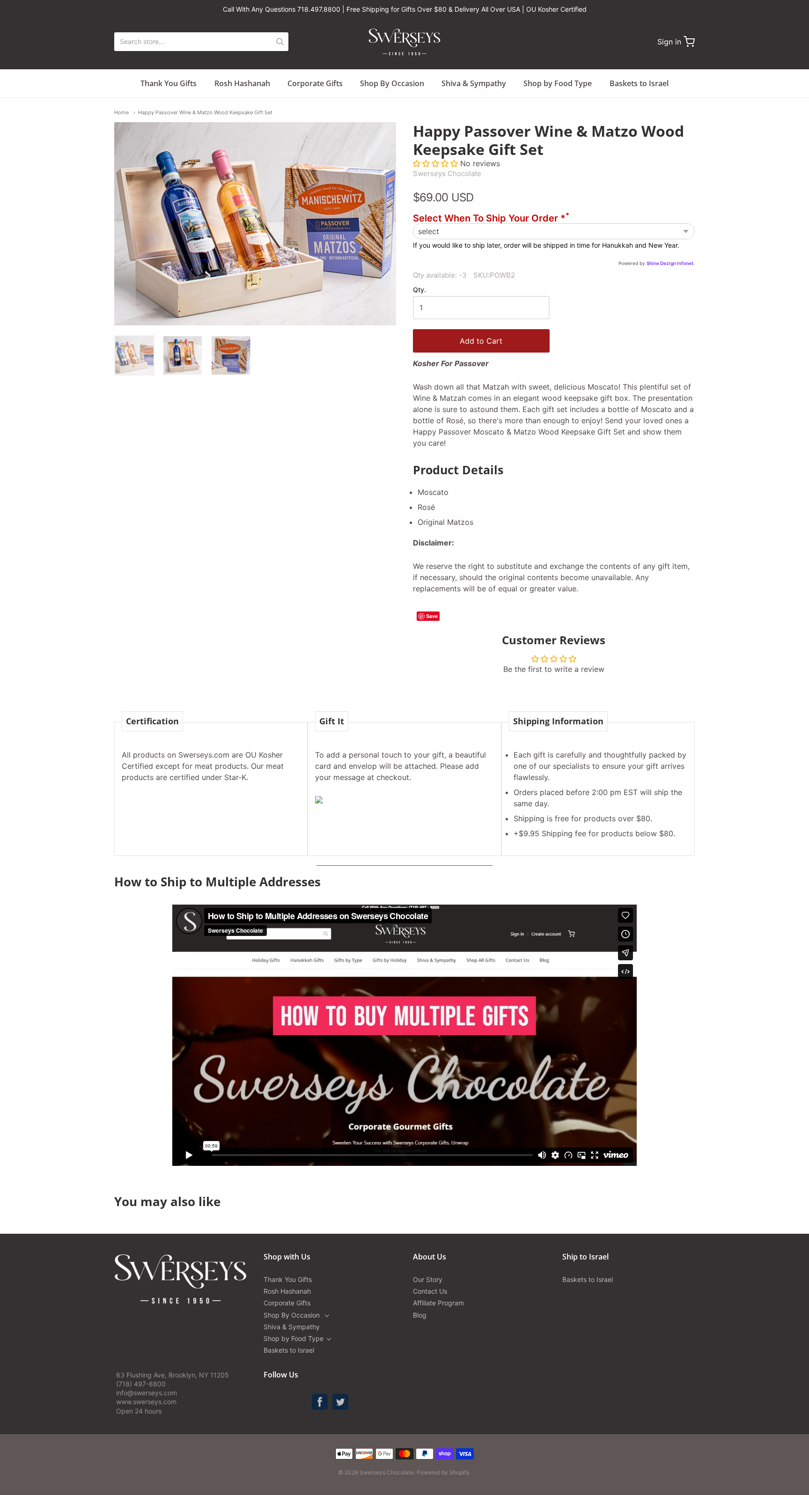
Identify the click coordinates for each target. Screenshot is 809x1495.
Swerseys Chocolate (447, 173)
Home (121, 112)
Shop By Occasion (392, 83)
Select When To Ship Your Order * (491, 218)
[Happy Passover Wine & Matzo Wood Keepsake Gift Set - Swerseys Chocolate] (134, 355)
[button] (436, 163)
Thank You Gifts (168, 83)
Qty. (419, 290)
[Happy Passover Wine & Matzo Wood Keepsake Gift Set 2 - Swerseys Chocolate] (182, 355)
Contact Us (430, 1291)
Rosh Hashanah (242, 83)
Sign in (669, 41)
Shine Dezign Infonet (670, 263)
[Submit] (280, 41)
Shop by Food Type (557, 83)
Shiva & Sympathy (473, 83)
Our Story (427, 1279)
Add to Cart (481, 341)
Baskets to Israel (639, 83)
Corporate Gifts (315, 83)
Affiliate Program (438, 1303)
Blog (420, 1315)
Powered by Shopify (443, 1472)
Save (432, 615)
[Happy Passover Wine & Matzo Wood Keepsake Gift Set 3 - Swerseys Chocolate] (231, 355)
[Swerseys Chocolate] (404, 42)
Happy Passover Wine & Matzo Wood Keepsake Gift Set (205, 112)
